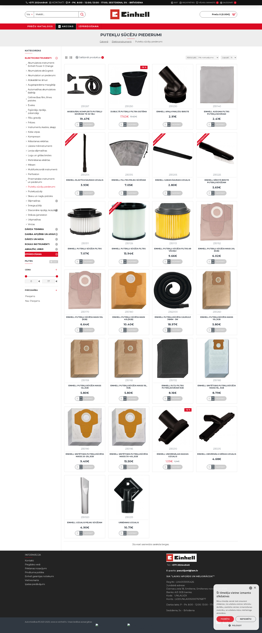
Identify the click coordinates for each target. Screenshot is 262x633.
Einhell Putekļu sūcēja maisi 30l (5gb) (84, 318)
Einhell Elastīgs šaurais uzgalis (84, 180)
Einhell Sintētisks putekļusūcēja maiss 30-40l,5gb (129, 455)
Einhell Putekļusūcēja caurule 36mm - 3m (173, 318)
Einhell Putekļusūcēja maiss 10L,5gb (216, 318)
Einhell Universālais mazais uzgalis (172, 455)
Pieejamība (31, 290)
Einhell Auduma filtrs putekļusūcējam (216, 112)
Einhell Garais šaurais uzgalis (172, 180)
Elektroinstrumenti (122, 41)
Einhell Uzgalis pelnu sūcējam (84, 522)
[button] (236, 625)
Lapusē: (225, 57)
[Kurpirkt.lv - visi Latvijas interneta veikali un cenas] (143, 627)
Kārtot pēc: (192, 57)
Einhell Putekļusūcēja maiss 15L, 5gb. (128, 386)
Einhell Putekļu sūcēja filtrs (85, 249)
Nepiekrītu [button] (246, 619)
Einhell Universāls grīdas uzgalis (216, 454)
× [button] (255, 588)
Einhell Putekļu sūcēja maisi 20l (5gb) (216, 250)
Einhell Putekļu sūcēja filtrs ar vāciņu (172, 250)
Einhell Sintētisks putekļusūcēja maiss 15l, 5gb (217, 386)
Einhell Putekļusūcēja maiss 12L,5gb (84, 386)
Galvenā (104, 41)
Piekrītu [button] (225, 619)
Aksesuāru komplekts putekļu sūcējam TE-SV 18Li (84, 112)
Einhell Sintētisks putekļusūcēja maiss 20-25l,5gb (85, 455)
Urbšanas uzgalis (129, 522)
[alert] (236, 607)
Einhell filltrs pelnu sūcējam (129, 180)
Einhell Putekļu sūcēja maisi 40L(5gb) (128, 318)
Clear (54, 262)
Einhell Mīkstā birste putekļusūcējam (217, 181)
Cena (28, 269)
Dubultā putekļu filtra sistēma (129, 111)
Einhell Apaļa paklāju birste (172, 111)
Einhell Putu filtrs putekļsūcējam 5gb (173, 386)
